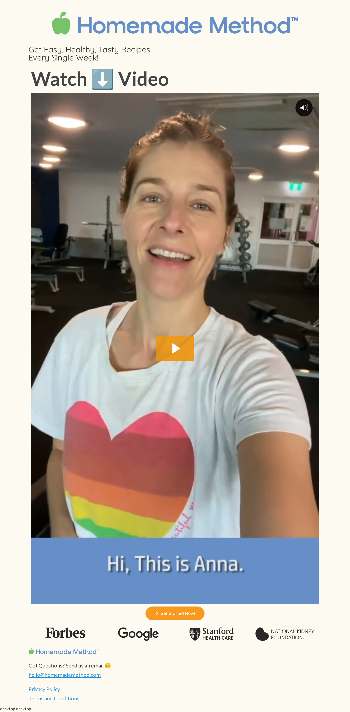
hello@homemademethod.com (65, 675)
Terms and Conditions (54, 698)
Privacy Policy (44, 689)
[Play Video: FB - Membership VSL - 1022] (175, 348)
